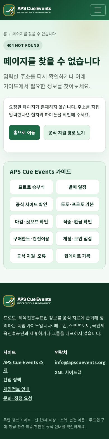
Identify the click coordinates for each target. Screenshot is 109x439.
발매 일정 (77, 187)
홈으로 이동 (24, 132)
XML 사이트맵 (68, 372)
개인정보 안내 (16, 389)
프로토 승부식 (31, 187)
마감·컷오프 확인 (31, 221)
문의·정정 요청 (17, 398)
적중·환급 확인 (77, 221)
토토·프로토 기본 (77, 204)
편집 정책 (12, 379)
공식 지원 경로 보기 (66, 132)
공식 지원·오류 (31, 255)
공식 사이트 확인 (31, 204)
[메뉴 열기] (98, 10)
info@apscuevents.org (80, 362)
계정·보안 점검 (77, 238)
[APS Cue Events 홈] (30, 10)
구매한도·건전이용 (31, 238)
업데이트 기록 (77, 255)
